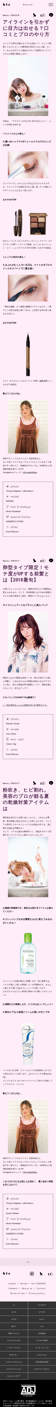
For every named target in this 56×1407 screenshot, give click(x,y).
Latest (12, 1284)
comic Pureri (14, 1348)
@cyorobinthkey (30, 472)
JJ (14, 1305)
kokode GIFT (13, 1376)
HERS (14, 1319)
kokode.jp (42, 1355)
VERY (14, 1312)
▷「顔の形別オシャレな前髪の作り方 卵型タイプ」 (25, 705)
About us (27, 1289)
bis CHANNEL (39, 1284)
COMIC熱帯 (42, 1341)
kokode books (14, 1369)
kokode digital (42, 1369)
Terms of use (17, 1293)
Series (23, 1284)
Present (13, 1289)
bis (42, 1326)
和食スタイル (14, 1333)
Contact (41, 1289)
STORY (42, 1312)
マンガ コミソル (42, 1348)
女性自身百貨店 (42, 1362)
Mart (42, 1319)
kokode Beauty (14, 1362)
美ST (14, 1326)
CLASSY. (42, 1305)
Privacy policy (37, 1293)
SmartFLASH (14, 1341)
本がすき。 (14, 1355)
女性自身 (42, 1333)
